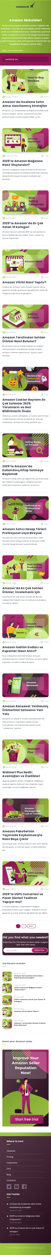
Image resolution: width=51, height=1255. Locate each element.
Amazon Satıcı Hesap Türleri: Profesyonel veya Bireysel (24, 531)
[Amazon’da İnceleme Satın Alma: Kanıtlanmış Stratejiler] (7, 976)
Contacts (11, 1180)
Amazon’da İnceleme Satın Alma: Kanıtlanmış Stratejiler (24, 104)
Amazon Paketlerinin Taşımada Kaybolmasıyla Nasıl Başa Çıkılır (22, 835)
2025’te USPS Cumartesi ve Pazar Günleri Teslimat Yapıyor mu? (22, 898)
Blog (4, 50)
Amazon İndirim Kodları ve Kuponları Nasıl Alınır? (22, 649)
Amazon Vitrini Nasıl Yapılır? (24, 282)
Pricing (10, 1156)
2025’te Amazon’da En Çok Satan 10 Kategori (22, 225)
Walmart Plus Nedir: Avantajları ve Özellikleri (21, 774)
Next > (31, 926)
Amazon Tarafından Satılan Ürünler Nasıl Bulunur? (23, 339)
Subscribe (39, 950)
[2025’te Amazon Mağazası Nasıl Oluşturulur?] (7, 988)
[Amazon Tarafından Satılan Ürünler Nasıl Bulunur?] (7, 1023)
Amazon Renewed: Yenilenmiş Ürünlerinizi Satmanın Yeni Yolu (25, 710)
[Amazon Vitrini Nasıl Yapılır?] (7, 1012)
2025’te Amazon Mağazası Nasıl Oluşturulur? (22, 163)
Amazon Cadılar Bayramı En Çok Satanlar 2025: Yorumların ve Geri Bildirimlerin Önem (24, 405)
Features (11, 1151)
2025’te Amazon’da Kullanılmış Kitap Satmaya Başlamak (23, 470)
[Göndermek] (45, 59)
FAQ (9, 1168)
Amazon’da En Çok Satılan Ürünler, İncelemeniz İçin (22, 590)
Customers (12, 1162)
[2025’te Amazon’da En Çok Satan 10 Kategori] (7, 1000)
